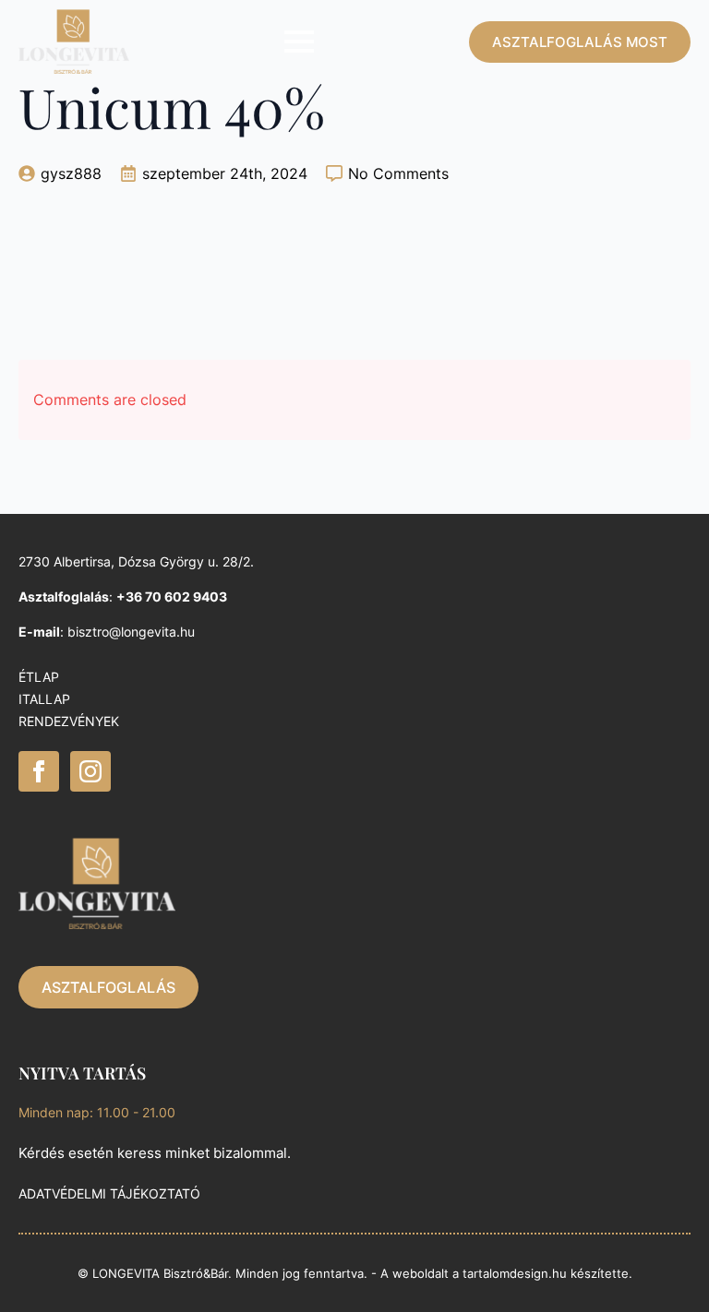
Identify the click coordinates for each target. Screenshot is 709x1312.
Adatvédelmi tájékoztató (109, 1193)
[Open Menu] (299, 41)
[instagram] (90, 771)
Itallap (44, 699)
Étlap (38, 677)
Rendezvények (68, 721)
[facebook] (38, 771)
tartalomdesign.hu (515, 1273)
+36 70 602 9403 (171, 596)
